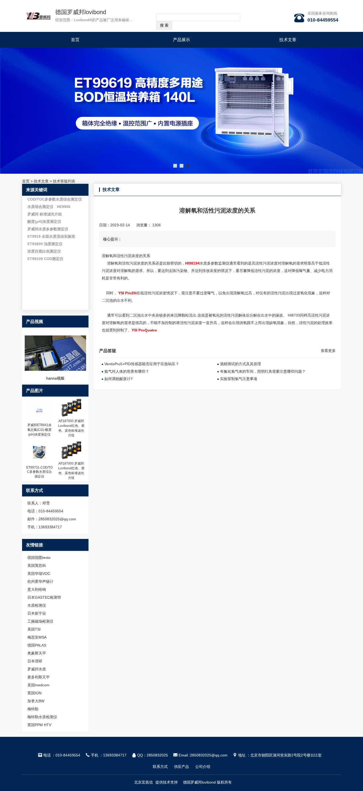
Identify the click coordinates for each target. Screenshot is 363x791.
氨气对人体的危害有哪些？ (126, 371)
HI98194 (192, 263)
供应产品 (181, 766)
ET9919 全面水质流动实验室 (51, 236)
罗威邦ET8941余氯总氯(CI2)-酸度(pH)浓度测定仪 (39, 429)
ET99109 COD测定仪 (45, 259)
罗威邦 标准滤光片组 (44, 214)
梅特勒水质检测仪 (42, 717)
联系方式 (160, 766)
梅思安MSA (37, 637)
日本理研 (34, 661)
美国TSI (34, 629)
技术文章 (287, 39)
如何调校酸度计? (118, 379)
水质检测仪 (36, 605)
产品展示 (181, 39)
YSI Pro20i (127, 293)
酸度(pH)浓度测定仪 (44, 221)
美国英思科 (36, 565)
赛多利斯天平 (38, 677)
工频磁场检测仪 (40, 621)
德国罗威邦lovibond (80, 12)
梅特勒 (33, 709)
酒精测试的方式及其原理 (240, 364)
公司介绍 (202, 766)
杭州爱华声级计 (40, 581)
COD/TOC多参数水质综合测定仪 (54, 199)
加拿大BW (35, 701)
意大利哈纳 (36, 589)
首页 (75, 39)
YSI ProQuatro (144, 330)
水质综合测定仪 (40, 207)
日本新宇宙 (36, 613)
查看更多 (328, 350)
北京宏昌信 (143, 782)
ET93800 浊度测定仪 (44, 244)
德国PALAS (36, 645)
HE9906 (63, 207)
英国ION (34, 693)
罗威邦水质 (36, 669)
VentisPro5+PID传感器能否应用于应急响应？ (141, 364)
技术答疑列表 (64, 181)
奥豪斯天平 (36, 653)
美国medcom (38, 685)
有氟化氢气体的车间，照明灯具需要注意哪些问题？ (263, 371)
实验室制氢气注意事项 (238, 379)
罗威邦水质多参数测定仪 (47, 229)
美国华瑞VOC (38, 573)
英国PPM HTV (39, 725)
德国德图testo (38, 557)
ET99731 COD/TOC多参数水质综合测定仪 (39, 472)
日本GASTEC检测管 (44, 597)
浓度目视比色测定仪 (44, 251)
